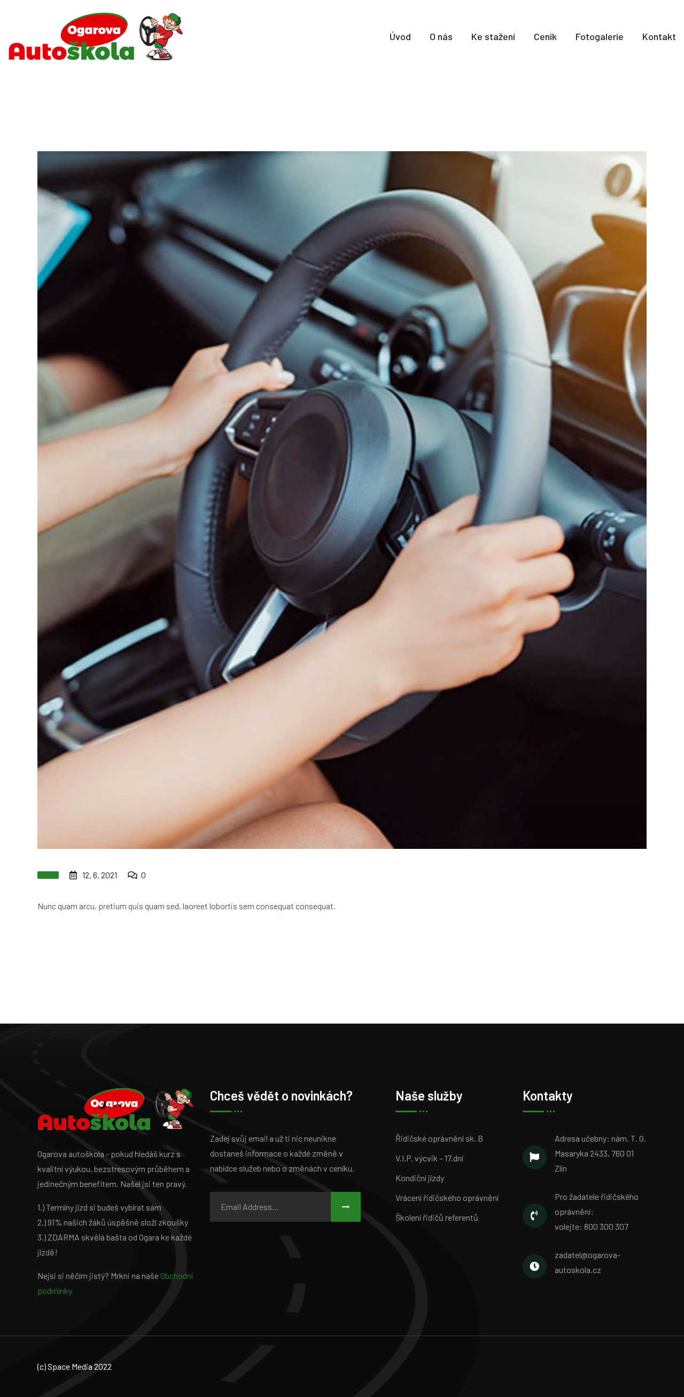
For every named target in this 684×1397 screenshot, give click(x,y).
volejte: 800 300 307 (591, 1226)
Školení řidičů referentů (436, 1217)
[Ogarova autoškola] (95, 35)
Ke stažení (493, 36)
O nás (441, 36)
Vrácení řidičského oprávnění (447, 1197)
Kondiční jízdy (419, 1178)
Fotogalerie (600, 36)
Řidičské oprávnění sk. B (439, 1138)
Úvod (400, 36)
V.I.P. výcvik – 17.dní (429, 1158)
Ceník (545, 36)
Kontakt (659, 36)
